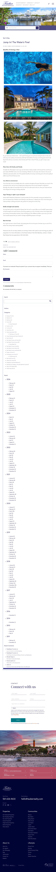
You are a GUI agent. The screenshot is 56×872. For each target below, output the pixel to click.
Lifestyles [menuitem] (36, 2)
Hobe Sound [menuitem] (31, 820)
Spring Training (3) (13, 324)
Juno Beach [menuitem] (30, 822)
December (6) (12, 471)
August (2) (11, 391)
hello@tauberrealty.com (32, 798)
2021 (8, 474)
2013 (8, 625)
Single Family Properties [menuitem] (8, 822)
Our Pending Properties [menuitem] (8, 816)
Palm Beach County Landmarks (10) (14, 350)
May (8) (11, 457)
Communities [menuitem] (30, 2)
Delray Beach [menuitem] (31, 818)
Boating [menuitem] (30, 848)
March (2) (11, 540)
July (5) (11, 461)
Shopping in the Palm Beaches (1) (13, 362)
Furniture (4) (9, 328)
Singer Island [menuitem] (31, 834)
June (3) (11, 575)
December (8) (12, 587)
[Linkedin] (5, 805)
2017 (8, 590)
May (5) (11, 515)
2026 (8, 379)
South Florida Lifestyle (14, 241)
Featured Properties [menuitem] (20, 2)
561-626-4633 (48, 3)
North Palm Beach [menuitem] (32, 828)
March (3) (11, 631)
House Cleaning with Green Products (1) (15, 336)
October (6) (12, 604)
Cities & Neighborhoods (12, 771)
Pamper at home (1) (10, 352)
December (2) (12, 410)
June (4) (11, 459)
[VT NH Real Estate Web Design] (49, 865)
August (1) (11, 406)
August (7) (11, 463)
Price (32, 775)
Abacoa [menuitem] (30, 814)
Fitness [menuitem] (29, 852)
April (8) (11, 542)
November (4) (12, 606)
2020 (8, 503)
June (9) (11, 517)
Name (4, 254)
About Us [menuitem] (32, 4)
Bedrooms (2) (9, 320)
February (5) (12, 438)
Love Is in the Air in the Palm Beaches (14, 651)
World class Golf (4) (11, 368)
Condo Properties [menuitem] (7, 820)
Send (18, 720)
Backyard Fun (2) (10, 316)
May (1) (11, 419)
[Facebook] (3, 805)
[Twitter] (10, 805)
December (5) (12, 608)
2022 (8, 447)
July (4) (11, 389)
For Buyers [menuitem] (18, 4)
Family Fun (5, 247)
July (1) (11, 404)
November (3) (12, 498)
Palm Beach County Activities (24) (13, 340)
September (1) (12, 602)
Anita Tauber (8, 46)
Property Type (9, 775)
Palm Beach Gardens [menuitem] (33, 832)
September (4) (12, 465)
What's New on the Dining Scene (13, 662)
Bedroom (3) (9, 318)
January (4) (12, 436)
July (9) (11, 519)
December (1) (12, 444)
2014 (8, 618)
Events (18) (9, 322)
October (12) (12, 583)
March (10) (11, 511)
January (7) (12, 507)
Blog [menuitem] (4, 852)
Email (4, 260)
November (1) (12, 408)
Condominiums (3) (13, 356)
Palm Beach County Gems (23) (13, 348)
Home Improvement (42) (11, 332)
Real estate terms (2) (11, 358)
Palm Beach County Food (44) (13, 346)
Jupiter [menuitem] (29, 824)
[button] (37, 27)
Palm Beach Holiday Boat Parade (13, 658)
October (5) (12, 467)
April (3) (11, 571)
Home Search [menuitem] (6, 826)
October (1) (12, 425)
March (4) (11, 482)
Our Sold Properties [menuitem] (7, 818)
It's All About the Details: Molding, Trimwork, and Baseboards (19, 655)
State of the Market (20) (12, 366)
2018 (8, 561)
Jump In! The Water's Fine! (16, 42)
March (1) (11, 385)
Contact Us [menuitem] (5, 856)
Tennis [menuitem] (29, 854)
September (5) (12, 581)
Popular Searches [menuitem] (32, 856)
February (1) (12, 398)
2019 (8, 532)
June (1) (11, 402)
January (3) (12, 565)
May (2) (11, 486)
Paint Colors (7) (10, 338)
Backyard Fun (12, 247)
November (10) (12, 585)
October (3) (12, 525)
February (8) (12, 480)
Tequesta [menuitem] (30, 836)
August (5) (11, 550)
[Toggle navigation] (53, 3)
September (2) (12, 552)
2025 (8, 394)
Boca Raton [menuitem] (30, 816)
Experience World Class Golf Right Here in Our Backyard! (18, 666)
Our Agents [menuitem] (5, 848)
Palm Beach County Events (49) (13, 342)
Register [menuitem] (5, 858)
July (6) (11, 490)
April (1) (11, 440)
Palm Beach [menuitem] (30, 830)
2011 (8, 636)
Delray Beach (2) (12, 344)
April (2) (11, 387)
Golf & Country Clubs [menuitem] (33, 850)
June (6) (11, 488)
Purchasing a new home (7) (12, 354)
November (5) (12, 469)
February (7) (12, 509)
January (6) (12, 536)
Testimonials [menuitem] (6, 854)
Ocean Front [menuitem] (31, 846)
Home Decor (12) (10, 330)
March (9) (11, 453)
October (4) (12, 496)
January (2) (12, 594)
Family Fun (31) (10, 326)
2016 (8, 611)
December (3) (12, 500)
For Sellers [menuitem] (25, 4)
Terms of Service (26, 282)
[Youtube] (8, 805)
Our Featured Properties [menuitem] (8, 814)
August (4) (11, 492)
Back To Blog (6, 38)
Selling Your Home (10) (11, 360)
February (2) (12, 383)
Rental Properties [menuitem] (7, 824)
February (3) (12, 451)
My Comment (6, 269)
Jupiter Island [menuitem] (31, 826)
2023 (8, 432)
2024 (8, 413)
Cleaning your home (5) (14, 334)
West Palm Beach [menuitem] (32, 838)
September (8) (12, 494)
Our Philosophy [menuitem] (6, 850)
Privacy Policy (21, 282)
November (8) (12, 556)
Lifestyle (33, 771)
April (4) (11, 513)
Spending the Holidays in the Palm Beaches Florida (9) (18, 364)
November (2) (12, 427)
